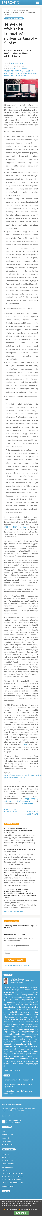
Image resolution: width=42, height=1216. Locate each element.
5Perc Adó (10, 2)
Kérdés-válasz (7, 1135)
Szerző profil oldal (11, 1070)
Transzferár (9, 73)
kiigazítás (18, 70)
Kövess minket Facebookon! (13, 1121)
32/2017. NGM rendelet (15, 527)
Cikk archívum (17, 11)
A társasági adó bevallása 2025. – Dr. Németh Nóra (20, 850)
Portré (4, 1170)
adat (25, 744)
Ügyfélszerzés (7, 1167)
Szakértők (6, 1138)
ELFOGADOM (22, 1213)
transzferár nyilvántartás (15, 75)
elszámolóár (15, 69)
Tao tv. (29, 72)
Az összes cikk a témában (14, 912)
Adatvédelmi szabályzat (22, 1205)
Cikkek (7, 1075)
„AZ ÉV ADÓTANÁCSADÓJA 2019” (13, 1176)
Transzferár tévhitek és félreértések (18, 1080)
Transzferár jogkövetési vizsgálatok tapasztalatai (18, 1085)
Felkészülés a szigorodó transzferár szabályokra (18, 1092)
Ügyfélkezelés (7, 1164)
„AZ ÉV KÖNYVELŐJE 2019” (11, 1180)
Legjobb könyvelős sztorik (12, 1173)
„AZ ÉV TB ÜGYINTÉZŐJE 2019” (12, 1183)
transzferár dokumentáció (26, 73)
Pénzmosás (6, 1141)
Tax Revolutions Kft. (18, 983)
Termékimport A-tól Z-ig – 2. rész (10, 810)
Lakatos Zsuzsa (16, 63)
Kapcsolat (6, 1116)
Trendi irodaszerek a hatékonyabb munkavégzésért (31, 812)
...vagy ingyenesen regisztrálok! (17, 965)
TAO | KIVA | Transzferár (14, 18)
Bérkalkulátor (7, 1144)
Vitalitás (5, 1157)
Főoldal (7, 11)
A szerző (8, 974)
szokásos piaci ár (18, 72)
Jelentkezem (27, 803)
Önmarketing (7, 1161)
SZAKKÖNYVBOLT (8, 1186)
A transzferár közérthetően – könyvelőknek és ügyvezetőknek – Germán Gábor (19, 830)
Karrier (5, 1154)
